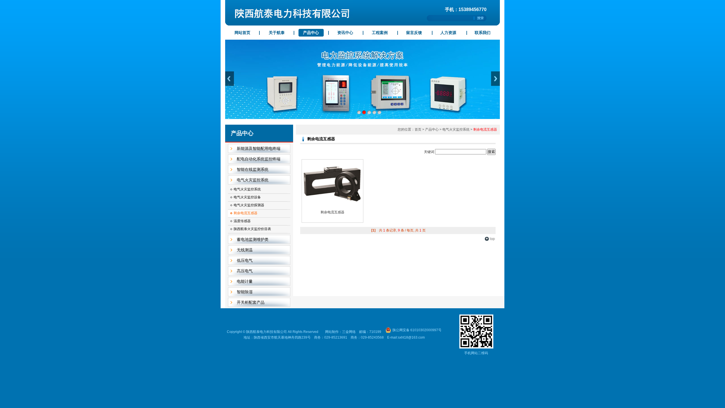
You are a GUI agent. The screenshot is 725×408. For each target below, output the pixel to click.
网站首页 (242, 32)
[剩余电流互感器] (332, 206)
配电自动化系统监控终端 (258, 159)
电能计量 (245, 281)
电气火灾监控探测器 (249, 205)
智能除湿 (245, 292)
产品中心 (311, 32)
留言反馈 (414, 32)
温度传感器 (242, 221)
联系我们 (483, 32)
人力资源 (448, 32)
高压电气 (245, 271)
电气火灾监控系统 (252, 180)
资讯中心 (345, 32)
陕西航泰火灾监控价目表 (252, 229)
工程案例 (380, 32)
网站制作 (332, 332)
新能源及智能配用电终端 (258, 148)
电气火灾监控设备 (247, 197)
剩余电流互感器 (245, 213)
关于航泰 (277, 32)
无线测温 (245, 250)
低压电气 (245, 260)
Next (495, 78)
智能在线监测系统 (252, 169)
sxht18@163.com (411, 337)
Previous (229, 78)
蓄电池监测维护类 (252, 239)
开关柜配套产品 (251, 302)
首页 (418, 129)
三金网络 (349, 332)
